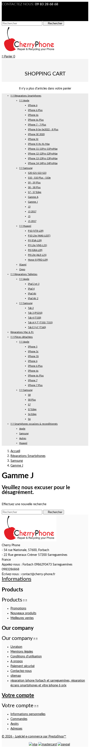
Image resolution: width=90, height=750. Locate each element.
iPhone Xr (33, 139)
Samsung (26, 168)
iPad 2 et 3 (33, 284)
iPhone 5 (32, 346)
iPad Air (32, 293)
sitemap (15, 675)
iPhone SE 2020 (36, 134)
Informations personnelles (27, 714)
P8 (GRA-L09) (35, 250)
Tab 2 (31, 308)
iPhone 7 (32, 380)
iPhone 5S (33, 356)
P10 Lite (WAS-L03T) (39, 235)
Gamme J (33, 202)
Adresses (16, 728)
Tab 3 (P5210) (35, 313)
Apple (24, 100)
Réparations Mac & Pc (22, 332)
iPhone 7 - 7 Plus (37, 125)
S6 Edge (32, 414)
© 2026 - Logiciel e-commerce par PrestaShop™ (34, 736)
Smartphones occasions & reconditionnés (34, 424)
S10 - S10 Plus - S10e (39, 178)
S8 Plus (32, 400)
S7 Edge (32, 409)
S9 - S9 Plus (34, 182)
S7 (29, 404)
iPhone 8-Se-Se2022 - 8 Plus (43, 129)
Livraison (16, 646)
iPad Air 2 (33, 298)
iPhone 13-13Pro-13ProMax (42, 158)
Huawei (25, 226)
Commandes (18, 719)
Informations (16, 579)
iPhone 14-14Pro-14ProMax (42, 163)
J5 (29, 216)
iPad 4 (31, 289)
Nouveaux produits (23, 613)
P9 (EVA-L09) (35, 240)
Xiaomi (22, 264)
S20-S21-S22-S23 (37, 173)
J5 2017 (32, 221)
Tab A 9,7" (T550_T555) (40, 322)
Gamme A (33, 197)
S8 (29, 395)
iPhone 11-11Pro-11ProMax (42, 149)
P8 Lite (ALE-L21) (37, 255)
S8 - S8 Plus (34, 187)
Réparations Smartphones (25, 96)
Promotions (18, 608)
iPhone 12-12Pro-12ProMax (42, 153)
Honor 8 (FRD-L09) (38, 260)
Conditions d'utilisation (26, 656)
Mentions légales (21, 651)
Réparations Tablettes (23, 274)
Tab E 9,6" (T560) (37, 327)
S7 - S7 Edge (34, 192)
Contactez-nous (21, 671)
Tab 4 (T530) (34, 318)
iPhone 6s (33, 115)
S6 (29, 419)
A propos (16, 661)
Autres (22, 438)
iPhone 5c (33, 351)
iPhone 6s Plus (36, 120)
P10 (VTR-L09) (35, 231)
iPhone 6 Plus (35, 110)
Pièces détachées (21, 337)
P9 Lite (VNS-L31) (37, 245)
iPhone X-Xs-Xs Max (39, 144)
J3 (29, 207)
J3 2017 (32, 211)
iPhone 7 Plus (35, 385)
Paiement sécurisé (22, 666)
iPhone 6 (32, 105)
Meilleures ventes (22, 618)
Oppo (22, 269)
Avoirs (14, 723)
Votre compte (18, 695)
